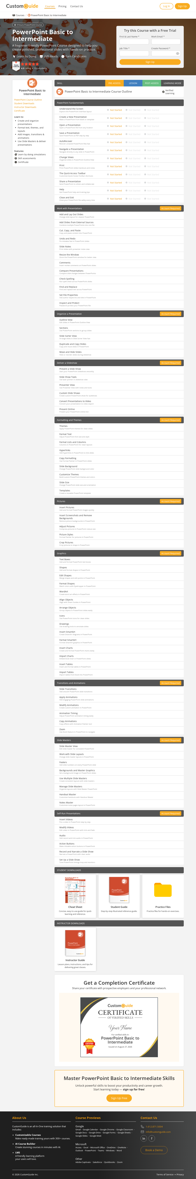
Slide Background (68, 466)
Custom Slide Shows (69, 393)
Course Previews (88, 1118)
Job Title (124, 48)
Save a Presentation (69, 132)
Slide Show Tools (68, 376)
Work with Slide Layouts (71, 754)
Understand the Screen (71, 108)
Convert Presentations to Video (75, 401)
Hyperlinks (64, 450)
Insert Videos (66, 819)
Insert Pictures (66, 507)
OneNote (122, 1147)
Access (78, 1147)
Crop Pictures (66, 542)
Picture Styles (66, 534)
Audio (62, 835)
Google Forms (109, 1132)
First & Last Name (129, 37)
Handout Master (67, 794)
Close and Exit (66, 197)
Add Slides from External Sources (76, 222)
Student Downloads (24, 103)
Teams (101, 1150)
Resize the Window (69, 254)
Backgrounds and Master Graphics (77, 770)
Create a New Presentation (73, 116)
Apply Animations (68, 697)
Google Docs (81, 1132)
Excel (86, 1147)
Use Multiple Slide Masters (73, 778)
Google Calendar (90, 1129)
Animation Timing (68, 713)
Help (61, 189)
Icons (62, 615)
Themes (63, 426)
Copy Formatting (67, 458)
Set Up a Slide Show (69, 859)
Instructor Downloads (25, 107)
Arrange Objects (67, 607)
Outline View (65, 319)
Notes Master (66, 802)
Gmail (78, 1129)
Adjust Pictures (67, 526)
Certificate (19, 110)
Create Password (160, 48)
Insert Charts (66, 647)
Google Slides (81, 1135)
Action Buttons (66, 843)
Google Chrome (107, 1129)
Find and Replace (68, 286)
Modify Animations (69, 705)
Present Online (67, 409)
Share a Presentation (70, 181)
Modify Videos (66, 827)
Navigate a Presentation (71, 149)
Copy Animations (68, 721)
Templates (64, 490)
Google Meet (95, 1135)
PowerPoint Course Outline (28, 99)
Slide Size (64, 482)
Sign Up (182, 6)
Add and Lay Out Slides (71, 214)
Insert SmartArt (67, 631)
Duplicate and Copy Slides (72, 344)
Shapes (63, 567)
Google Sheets (124, 1132)
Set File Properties (68, 294)
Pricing (62, 6)
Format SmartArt (67, 639)
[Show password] (177, 53)
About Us (19, 1118)
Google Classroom (124, 1129)
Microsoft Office (97, 1147)
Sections (63, 327)
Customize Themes (69, 474)
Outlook (79, 1150)
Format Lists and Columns (72, 442)
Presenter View (67, 384)
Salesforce (97, 1162)
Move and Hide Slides (70, 351)
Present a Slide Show (70, 368)
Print (61, 165)
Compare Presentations (71, 270)
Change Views (66, 157)
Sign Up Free (119, 1098)
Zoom (62, 729)
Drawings (64, 623)
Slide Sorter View (68, 335)
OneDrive (111, 1147)
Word (119, 1150)
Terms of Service (164, 1174)
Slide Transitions (68, 689)
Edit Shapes (65, 575)
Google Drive (95, 1132)
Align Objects (66, 599)
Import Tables (66, 672)
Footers (63, 762)
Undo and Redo (67, 238)
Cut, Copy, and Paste (70, 230)
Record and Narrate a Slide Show (76, 851)
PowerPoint (90, 1150)
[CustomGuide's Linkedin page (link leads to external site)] (144, 1138)
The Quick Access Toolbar (72, 173)
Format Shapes (67, 583)
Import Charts (66, 656)
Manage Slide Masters (70, 786)
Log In (166, 6)
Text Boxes (64, 559)
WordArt (63, 591)
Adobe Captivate (83, 1162)
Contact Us (76, 6)
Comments (64, 262)
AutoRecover (65, 141)
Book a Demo (154, 1150)
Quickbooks (109, 1162)
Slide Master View (68, 746)
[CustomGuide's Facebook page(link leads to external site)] (152, 1138)
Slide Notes (65, 246)
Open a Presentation (70, 125)
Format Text (65, 434)
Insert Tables (66, 664)
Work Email (158, 37)
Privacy (180, 1174)
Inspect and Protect (69, 302)
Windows (110, 1150)
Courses (50, 6)
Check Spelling (66, 278)
